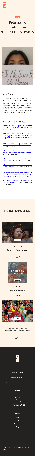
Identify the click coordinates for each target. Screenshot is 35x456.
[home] (4, 5)
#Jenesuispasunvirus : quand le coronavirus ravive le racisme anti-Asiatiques (17, 126)
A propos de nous (17, 421)
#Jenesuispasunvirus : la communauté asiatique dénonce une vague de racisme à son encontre (17, 152)
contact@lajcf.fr (17, 395)
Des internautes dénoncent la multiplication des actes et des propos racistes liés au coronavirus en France (17, 174)
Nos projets (17, 424)
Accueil (17, 418)
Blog (17, 427)
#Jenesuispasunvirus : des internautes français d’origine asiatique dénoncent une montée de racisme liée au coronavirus (17, 135)
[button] (30, 4)
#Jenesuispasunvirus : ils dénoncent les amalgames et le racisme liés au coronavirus (17, 144)
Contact (17, 430)
